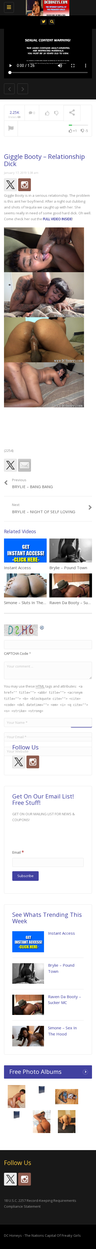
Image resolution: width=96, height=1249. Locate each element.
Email (18, 852)
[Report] (11, 128)
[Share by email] (24, 465)
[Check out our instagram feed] (24, 184)
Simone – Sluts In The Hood (29, 602)
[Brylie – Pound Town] (28, 973)
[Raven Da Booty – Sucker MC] (28, 1005)
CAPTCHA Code (16, 653)
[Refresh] (42, 627)
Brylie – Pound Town (68, 567)
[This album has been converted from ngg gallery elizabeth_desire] (67, 1123)
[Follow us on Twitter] (10, 184)
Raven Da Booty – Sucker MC (64, 999)
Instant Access (17, 567)
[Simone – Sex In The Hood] (28, 1036)
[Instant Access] (28, 941)
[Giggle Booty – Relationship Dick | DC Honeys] (46, 6)
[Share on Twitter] (10, 465)
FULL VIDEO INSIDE (57, 218)
